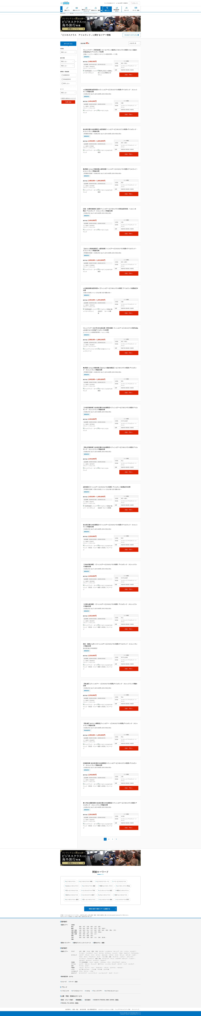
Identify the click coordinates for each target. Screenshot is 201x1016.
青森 (80, 926)
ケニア (125, 964)
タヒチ (110, 973)
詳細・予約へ (129, 74)
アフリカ (73, 964)
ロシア (98, 956)
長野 (99, 930)
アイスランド (90, 958)
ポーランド (89, 960)
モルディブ (127, 953)
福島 (99, 926)
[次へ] (116, 839)
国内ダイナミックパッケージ (82, 942)
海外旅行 (72, 13)
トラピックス (65, 990)
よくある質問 (119, 3)
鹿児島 (103, 937)
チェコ (112, 958)
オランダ (128, 955)
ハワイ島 (94, 969)
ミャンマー (115, 953)
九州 (72, 937)
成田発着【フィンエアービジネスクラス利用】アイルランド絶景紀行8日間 (106, 487)
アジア (73, 951)
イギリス (111, 955)
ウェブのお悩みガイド (109, 3)
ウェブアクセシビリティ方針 (122, 1009)
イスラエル (103, 962)
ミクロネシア (74, 971)
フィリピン (82, 953)
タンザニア (131, 964)
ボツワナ (120, 964)
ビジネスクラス (78, 13)
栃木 (84, 928)
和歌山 (99, 932)
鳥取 (80, 933)
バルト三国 (104, 956)
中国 (96, 951)
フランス (87, 955)
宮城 (88, 926)
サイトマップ (135, 1009)
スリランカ (108, 953)
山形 (95, 926)
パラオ (91, 971)
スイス (116, 955)
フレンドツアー (97, 990)
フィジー (116, 973)
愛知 (111, 930)
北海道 (73, 924)
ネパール (101, 953)
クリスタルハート (77, 990)
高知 (92, 935)
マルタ (80, 956)
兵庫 (95, 932)
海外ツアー (64, 951)
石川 (92, 930)
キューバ (87, 967)
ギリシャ (122, 955)
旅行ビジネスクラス (72, 895)
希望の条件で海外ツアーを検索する (99, 909)
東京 (95, 928)
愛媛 (88, 935)
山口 (95, 933)
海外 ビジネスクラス (121, 895)
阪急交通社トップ (64, 13)
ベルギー (134, 955)
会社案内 (67, 1009)
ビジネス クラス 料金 (123, 886)
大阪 (88, 932)
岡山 (88, 933)
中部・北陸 (74, 930)
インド (96, 953)
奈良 (92, 932)
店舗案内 (125, 3)
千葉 (99, 928)
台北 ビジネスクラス (72, 886)
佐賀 (84, 937)
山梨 (80, 930)
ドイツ (92, 955)
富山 (88, 930)
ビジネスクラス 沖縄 (86, 881)
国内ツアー (64, 924)
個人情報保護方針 (92, 1009)
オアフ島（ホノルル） (84, 969)
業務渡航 (78, 1000)
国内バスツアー (66, 942)
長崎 (88, 937)
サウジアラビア (116, 962)
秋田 (92, 926)
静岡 (107, 930)
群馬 (88, 928)
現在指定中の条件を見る (131, 35)
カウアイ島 (106, 969)
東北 (72, 926)
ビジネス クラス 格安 (105, 890)
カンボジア (133, 951)
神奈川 (103, 928)
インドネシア (89, 953)
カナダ (86, 965)
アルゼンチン (99, 967)
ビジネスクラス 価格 (106, 899)
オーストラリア (83, 973)
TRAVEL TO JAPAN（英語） (70, 1003)
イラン (109, 962)
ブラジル (106, 967)
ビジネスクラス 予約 (89, 890)
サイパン (86, 971)
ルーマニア (96, 960)
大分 (95, 937)
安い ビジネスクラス (89, 899)
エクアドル (112, 967)
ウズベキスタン (135, 953)
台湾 (80, 951)
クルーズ (64, 981)
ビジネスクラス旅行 (89, 895)
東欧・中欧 (98, 958)
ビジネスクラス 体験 (89, 886)
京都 (84, 932)
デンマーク (115, 956)
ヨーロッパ (74, 955)
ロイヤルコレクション (112, 990)
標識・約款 (75, 1009)
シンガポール (108, 951)
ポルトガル (104, 955)
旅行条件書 (83, 1009)
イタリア (81, 955)
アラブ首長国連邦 (83, 962)
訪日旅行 (88, 1000)
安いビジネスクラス (72, 890)
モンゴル (101, 951)
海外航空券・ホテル (67, 976)
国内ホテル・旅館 (99, 942)
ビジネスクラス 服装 (72, 899)
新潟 (84, 930)
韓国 (93, 951)
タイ (121, 951)
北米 (72, 965)
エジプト (81, 964)
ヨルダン (96, 962)
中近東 (73, 962)
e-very (88, 990)
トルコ (91, 962)
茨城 (80, 928)
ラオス (121, 953)
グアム (80, 971)
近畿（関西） (74, 932)
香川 (84, 935)
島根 (84, 933)
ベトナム (126, 951)
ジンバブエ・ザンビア (110, 964)
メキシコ (81, 967)
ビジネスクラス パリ (103, 881)
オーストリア (105, 958)
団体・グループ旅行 (67, 1000)
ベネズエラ (120, 967)
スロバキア (82, 960)
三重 (114, 930)
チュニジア (93, 964)
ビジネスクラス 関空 (123, 899)
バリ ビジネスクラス (120, 881)
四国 (72, 935)
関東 (72, 928)
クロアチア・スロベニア (121, 958)
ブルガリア (103, 960)
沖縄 (72, 939)
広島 (92, 933)
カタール (123, 962)
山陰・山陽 (74, 933)
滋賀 (80, 932)
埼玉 (92, 928)
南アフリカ (101, 964)
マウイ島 (100, 969)
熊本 (92, 937)
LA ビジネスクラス (104, 895)
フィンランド (82, 958)
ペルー (92, 967)
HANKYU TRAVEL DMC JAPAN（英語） (107, 1000)
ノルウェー (122, 956)
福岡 (80, 937)
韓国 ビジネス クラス (106, 886)
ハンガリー (131, 958)
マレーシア (116, 951)
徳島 (80, 935)
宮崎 (99, 937)
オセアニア (74, 973)
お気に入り (135, 3)
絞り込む (69, 102)
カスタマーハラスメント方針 (106, 1009)
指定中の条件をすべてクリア (69, 98)
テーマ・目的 (73, 981)
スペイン (98, 955)
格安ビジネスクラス (123, 890)
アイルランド (92, 956)
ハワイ (73, 969)
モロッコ (87, 964)
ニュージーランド (92, 973)
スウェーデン (130, 956)
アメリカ (81, 965)
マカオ (88, 951)
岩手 (84, 926)
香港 (84, 951)
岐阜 (103, 930)
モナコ (85, 956)
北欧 (110, 956)
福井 (95, 930)
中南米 (73, 967)
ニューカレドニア (103, 973)
